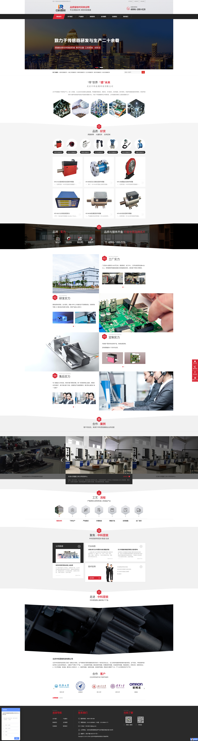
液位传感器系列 (106, 72)
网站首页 (58, 16)
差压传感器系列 (97, 72)
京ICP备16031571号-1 (92, 734)
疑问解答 (92, 578)
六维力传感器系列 (72, 72)
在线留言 (114, 16)
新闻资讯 (92, 16)
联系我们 (136, 1)
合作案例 (103, 16)
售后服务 (119, 574)
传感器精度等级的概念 (122, 567)
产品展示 (81, 16)
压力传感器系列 (89, 72)
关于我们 (130, 1)
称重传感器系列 (81, 72)
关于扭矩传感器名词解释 (123, 571)
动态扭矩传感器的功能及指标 (124, 569)
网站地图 (142, 1)
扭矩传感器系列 (63, 72)
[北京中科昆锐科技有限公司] (60, 8)
